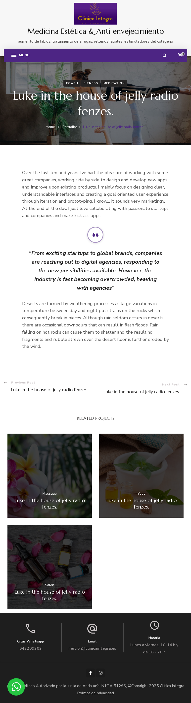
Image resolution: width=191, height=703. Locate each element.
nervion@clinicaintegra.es (92, 648)
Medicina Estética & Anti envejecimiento (95, 31)
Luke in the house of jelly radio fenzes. (49, 503)
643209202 (30, 648)
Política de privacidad (95, 693)
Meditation (114, 83)
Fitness (91, 83)
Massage (50, 494)
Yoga (141, 494)
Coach (72, 83)
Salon (49, 585)
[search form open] (164, 55)
